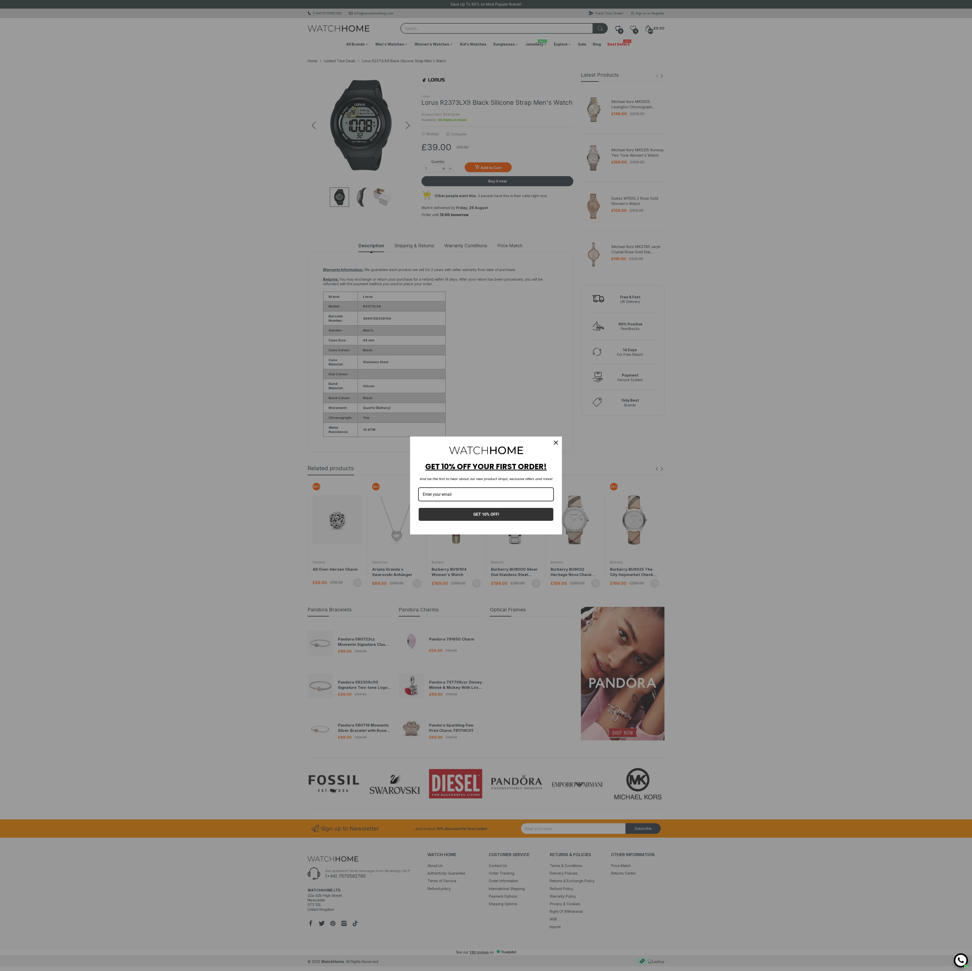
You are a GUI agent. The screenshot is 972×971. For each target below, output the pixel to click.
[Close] (556, 443)
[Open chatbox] (961, 960)
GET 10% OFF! (486, 514)
